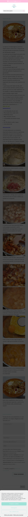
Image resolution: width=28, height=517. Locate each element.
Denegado (14, 507)
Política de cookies (8, 514)
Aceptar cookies (14, 503)
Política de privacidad (18, 514)
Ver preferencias (14, 511)
